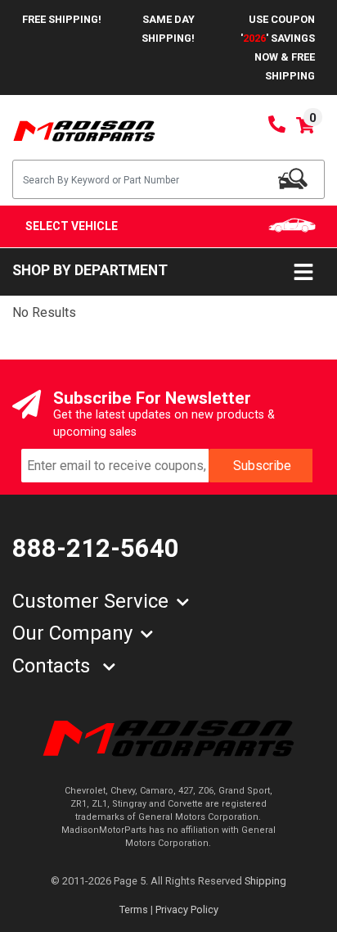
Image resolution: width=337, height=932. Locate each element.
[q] (292, 178)
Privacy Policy (186, 909)
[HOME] (168, 737)
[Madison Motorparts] (84, 130)
